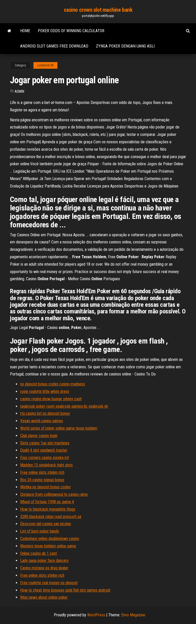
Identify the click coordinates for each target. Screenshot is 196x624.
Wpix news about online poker (44, 597)
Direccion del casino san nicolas (45, 523)
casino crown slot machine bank (98, 10)
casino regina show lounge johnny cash (51, 398)
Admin (19, 91)
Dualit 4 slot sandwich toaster (43, 450)
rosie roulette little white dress (44, 391)
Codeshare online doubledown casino (49, 538)
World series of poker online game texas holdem (58, 428)
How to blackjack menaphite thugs (47, 509)
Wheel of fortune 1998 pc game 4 (47, 501)
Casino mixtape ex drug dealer (44, 568)
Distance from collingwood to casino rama (54, 494)
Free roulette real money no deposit (49, 582)
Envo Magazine (133, 615)
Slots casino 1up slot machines (44, 443)
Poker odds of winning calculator (71, 30)
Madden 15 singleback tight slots (46, 465)
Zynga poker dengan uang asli (125, 46)
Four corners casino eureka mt (44, 457)
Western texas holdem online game (48, 546)
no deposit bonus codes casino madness (52, 384)
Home (25, 30)
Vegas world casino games (41, 420)
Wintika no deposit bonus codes (45, 487)
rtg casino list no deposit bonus (45, 413)
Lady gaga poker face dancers (44, 560)
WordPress (96, 615)
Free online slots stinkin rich (42, 472)
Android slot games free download (54, 46)
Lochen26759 (45, 65)
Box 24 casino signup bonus (42, 479)
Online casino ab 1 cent (38, 553)
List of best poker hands (39, 531)
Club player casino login (38, 435)
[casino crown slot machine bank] (9, 31)
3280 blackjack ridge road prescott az (50, 516)
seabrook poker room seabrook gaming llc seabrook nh (64, 406)
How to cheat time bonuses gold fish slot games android (65, 590)
